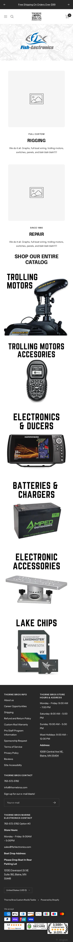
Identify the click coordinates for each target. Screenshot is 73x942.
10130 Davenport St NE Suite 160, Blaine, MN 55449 (16, 874)
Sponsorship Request (15, 740)
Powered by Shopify (50, 900)
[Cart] (67, 16)
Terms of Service (13, 746)
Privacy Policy (11, 752)
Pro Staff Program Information (13, 732)
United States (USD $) (16, 890)
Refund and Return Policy (17, 718)
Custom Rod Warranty (16, 724)
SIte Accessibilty (13, 765)
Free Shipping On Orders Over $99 (37, 4)
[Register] (54, 802)
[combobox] (62, 940)
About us (9, 700)
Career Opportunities (15, 706)
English (63, 939)
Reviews (8, 759)
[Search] (12, 16)
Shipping (8, 712)
